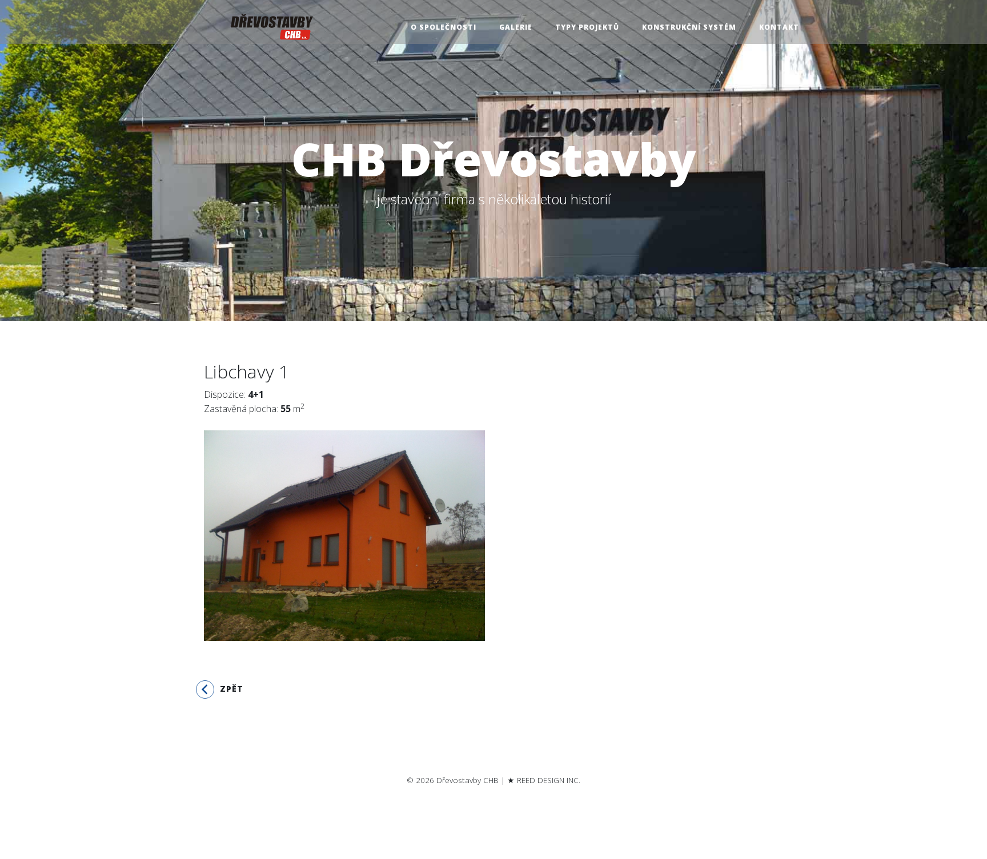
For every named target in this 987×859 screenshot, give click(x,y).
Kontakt (779, 27)
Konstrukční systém (689, 27)
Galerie (515, 27)
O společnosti (443, 27)
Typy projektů (587, 27)
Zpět (228, 688)
